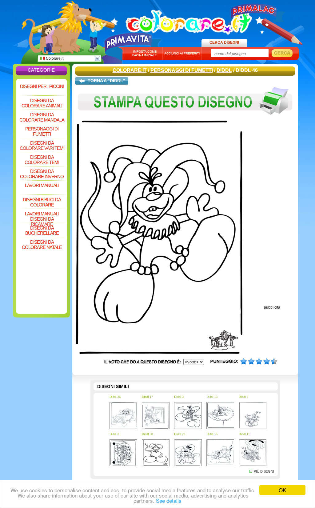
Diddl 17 (147, 396)
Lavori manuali (42, 185)
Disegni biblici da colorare (42, 202)
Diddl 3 (179, 396)
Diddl (224, 70)
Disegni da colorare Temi (42, 159)
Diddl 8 (114, 434)
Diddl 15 (211, 434)
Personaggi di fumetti (41, 131)
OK (282, 490)
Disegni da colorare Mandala (41, 117)
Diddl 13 (211, 396)
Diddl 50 (147, 434)
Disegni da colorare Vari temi (42, 145)
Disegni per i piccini (42, 86)
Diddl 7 (243, 396)
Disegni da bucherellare (42, 230)
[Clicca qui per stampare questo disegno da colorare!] (185, 119)
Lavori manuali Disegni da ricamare (42, 216)
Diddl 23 (179, 434)
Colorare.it (54, 58)
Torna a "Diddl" (106, 80)
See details (168, 500)
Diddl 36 (115, 396)
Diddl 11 (244, 434)
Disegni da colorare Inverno (42, 174)
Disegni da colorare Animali (42, 103)
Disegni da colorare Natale (42, 244)
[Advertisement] (41, 266)
